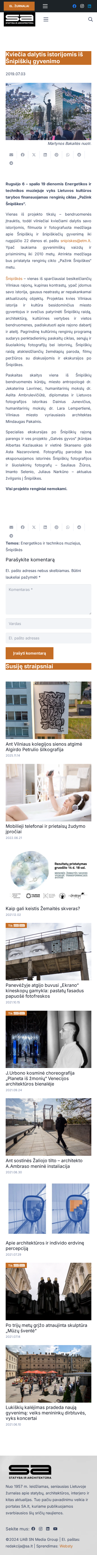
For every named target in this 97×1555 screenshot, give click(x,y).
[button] (90, 19)
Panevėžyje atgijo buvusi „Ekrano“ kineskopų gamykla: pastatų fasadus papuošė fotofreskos (45, 990)
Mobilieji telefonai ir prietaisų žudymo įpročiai (45, 828)
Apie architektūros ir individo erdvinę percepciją (45, 1245)
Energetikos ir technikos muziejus (50, 543)
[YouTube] (55, 1529)
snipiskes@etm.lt (75, 240)
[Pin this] (56, 155)
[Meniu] (45, 6)
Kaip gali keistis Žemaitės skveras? (43, 908)
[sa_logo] (19, 19)
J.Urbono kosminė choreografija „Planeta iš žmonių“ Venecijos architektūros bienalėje (40, 1078)
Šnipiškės (14, 278)
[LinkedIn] (89, 6)
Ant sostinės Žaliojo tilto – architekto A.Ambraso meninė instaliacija (44, 1163)
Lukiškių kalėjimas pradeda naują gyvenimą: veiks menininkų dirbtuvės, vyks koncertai (46, 1412)
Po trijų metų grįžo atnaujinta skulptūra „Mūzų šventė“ (46, 1327)
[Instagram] (82, 6)
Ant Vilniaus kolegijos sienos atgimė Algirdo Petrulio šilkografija (44, 746)
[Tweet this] (34, 155)
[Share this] (22, 155)
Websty (66, 1546)
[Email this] (11, 155)
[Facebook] (74, 6)
